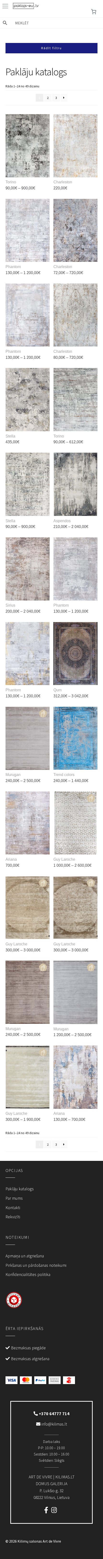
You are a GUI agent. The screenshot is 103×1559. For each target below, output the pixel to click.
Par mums (14, 1198)
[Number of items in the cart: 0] (93, 11)
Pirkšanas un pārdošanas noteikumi (36, 1265)
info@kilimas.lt (53, 1424)
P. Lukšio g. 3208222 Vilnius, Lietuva (51, 1487)
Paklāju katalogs (20, 1189)
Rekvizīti (13, 1216)
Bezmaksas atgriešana (30, 1358)
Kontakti (13, 1207)
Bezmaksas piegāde (28, 1348)
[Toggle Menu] (6, 6)
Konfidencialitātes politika (28, 1274)
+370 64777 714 (53, 1413)
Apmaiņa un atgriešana (25, 1256)
